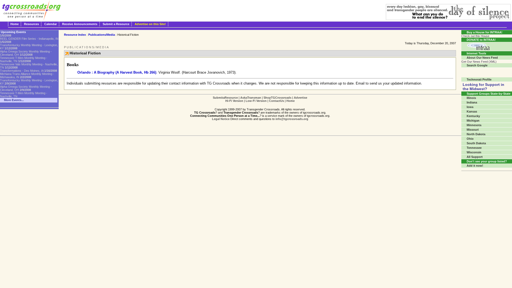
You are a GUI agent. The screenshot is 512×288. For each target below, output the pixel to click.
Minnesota (474, 125)
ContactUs (276, 100)
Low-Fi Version (256, 100)
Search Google (477, 65)
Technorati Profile (479, 79)
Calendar (50, 24)
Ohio (470, 138)
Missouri (473, 129)
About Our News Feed (482, 57)
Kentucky (473, 116)
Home (14, 24)
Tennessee (474, 147)
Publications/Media (101, 34)
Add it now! (475, 165)
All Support (475, 156)
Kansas (472, 111)
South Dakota (476, 143)
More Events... (14, 100)
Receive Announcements (79, 24)
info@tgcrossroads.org (291, 119)
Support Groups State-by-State (488, 93)
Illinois (471, 97)
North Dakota (476, 134)
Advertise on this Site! (150, 24)
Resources (31, 24)
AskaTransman (250, 97)
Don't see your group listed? (487, 161)
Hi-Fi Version (234, 100)
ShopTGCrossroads (277, 97)
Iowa (470, 107)
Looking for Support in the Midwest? (483, 86)
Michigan (473, 120)
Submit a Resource (116, 24)
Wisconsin (474, 152)
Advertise (300, 97)
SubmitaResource (225, 97)
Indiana (472, 102)
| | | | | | (260, 99)
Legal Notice (221, 119)
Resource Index (75, 34)
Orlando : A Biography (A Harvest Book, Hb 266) (116, 72)
